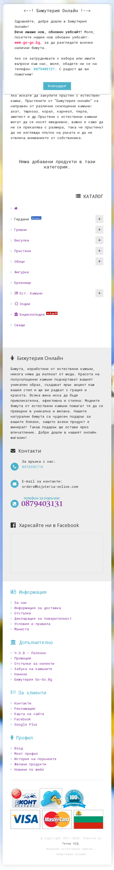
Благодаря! (57, 86)
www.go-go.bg (27, 42)
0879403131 (44, 68)
